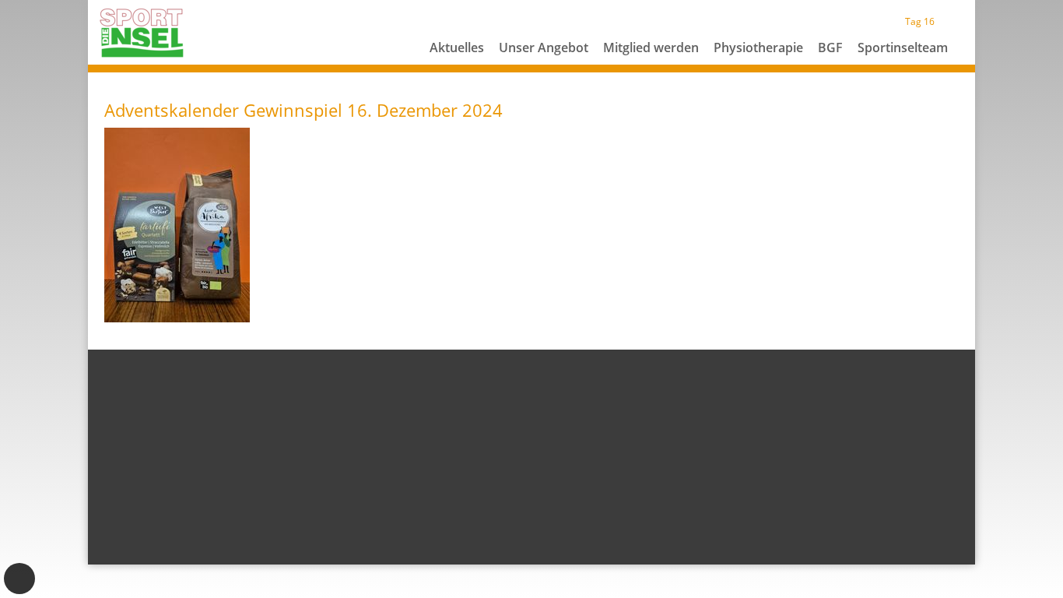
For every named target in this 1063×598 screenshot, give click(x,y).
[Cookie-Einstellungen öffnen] (19, 578)
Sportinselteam (903, 47)
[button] (544, 66)
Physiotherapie (758, 47)
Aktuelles (457, 47)
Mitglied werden (651, 47)
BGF (830, 47)
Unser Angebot (543, 47)
